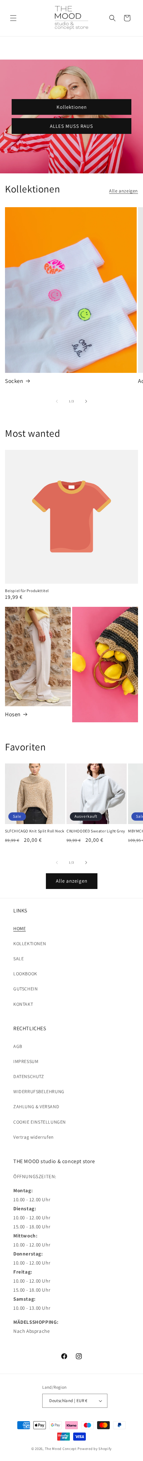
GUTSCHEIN (25, 989)
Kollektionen (72, 106)
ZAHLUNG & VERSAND (36, 1107)
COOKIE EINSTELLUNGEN (39, 1122)
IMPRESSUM (25, 1061)
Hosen (13, 714)
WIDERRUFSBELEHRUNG (39, 1091)
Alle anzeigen (123, 191)
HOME (19, 928)
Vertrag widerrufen (33, 1137)
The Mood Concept (61, 1448)
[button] (13, 18)
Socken (14, 381)
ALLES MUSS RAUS (71, 126)
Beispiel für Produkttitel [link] (27, 590)
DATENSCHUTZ (28, 1076)
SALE (18, 959)
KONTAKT (23, 1004)
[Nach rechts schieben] (86, 401)
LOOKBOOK (25, 974)
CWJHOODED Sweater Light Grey (96, 830)
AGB (17, 1046)
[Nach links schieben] (57, 401)
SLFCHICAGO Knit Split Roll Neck (35, 830)
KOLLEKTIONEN (29, 944)
